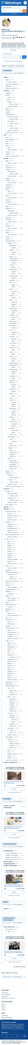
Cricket (9, 649)
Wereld (6, 507)
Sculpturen (10, 606)
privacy (24, 1041)
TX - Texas (10, 126)
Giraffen (9, 545)
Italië (7, 195)
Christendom (10, 574)
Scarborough (14, 430)
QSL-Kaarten (9, 619)
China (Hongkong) (10, 139)
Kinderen (8, 585)
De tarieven (4, 996)
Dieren (7, 539)
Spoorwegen (10, 728)
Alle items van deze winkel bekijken (13, 61)
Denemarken (9, 167)
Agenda (3, 1006)
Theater (9, 758)
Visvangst (10, 530)
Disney (7, 565)
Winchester (14, 317)
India (7, 141)
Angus (11, 450)
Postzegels (11, 65)
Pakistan (8, 152)
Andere (9, 97)
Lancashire (12, 336)
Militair (4, 66)
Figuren (9, 613)
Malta (7, 206)
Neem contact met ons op (8, 998)
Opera (9, 755)
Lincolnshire (12, 347)
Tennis (9, 667)
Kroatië (7, 200)
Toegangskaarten (9, 863)
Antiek (9, 630)
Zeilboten (11, 709)
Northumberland (13, 365)
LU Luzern (10, 479)
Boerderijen (10, 593)
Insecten (9, 549)
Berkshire (11, 250)
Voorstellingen (9, 737)
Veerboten (12, 705)
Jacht (8, 653)
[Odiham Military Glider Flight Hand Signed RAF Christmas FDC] (14, 821)
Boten (8, 696)
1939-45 (6, 909)
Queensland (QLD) (12, 493)
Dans (8, 751)
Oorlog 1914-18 (11, 600)
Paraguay (8, 110)
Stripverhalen (9, 684)
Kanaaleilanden (11, 437)
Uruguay (8, 112)
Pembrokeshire (13, 466)
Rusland (8, 230)
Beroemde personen (11, 511)
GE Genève (10, 475)
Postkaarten (4, 65)
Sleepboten (12, 703)
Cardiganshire (12, 460)
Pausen (11, 576)
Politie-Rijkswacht (11, 528)
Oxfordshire (12, 376)
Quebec (9, 101)
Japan (7, 145)
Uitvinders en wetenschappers (13, 855)
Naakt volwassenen (11, 604)
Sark (10, 443)
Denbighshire (12, 464)
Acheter (14, 789)
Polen (7, 224)
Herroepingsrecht (16, 1043)
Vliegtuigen (12, 717)
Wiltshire (11, 417)
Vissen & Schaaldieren (13, 559)
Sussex (11, 400)
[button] (20, 11)
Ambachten (10, 524)
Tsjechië (8, 237)
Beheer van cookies (6, 1043)
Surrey (11, 398)
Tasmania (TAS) (11, 498)
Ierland (7, 189)
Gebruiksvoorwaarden (14, 1041)
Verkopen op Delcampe (7, 1019)
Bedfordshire (12, 245)
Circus (9, 749)
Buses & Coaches (13, 690)
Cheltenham (14, 310)
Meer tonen (13, 50)
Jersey (11, 439)
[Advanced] (4, 33)
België (7, 161)
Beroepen (8, 522)
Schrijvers (10, 517)
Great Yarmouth (14, 358)
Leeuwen (9, 553)
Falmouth (13, 271)
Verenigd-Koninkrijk (10, 241)
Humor (7, 583)
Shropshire (12, 380)
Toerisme (11, 692)
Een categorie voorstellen (19, 966)
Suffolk (11, 393)
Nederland (8, 208)
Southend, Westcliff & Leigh (14, 304)
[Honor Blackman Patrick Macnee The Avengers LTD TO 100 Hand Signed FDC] (14, 879)
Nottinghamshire (13, 369)
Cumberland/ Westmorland (14, 276)
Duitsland (8, 169)
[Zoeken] (24, 11)
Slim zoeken (14, 14)
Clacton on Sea (14, 302)
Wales (9, 458)
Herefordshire (12, 321)
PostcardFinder (7, 31)
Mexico (7, 108)
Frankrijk (8, 180)
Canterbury (14, 332)
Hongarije (8, 187)
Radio (8, 621)
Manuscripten (8, 861)
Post (7, 617)
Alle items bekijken (19, 73)
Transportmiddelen (10, 686)
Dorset (11, 289)
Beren (8, 543)
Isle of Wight (12, 325)
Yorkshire (11, 428)
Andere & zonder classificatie (13, 82)
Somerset (11, 382)
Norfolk (11, 356)
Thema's (6, 509)
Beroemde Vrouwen (12, 515)
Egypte (7, 79)
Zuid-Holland (10, 210)
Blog (3, 1004)
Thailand (8, 154)
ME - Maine (10, 121)
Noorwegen (8, 217)
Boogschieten (10, 647)
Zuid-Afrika (8, 86)
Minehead (13, 384)
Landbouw (8, 591)
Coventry (13, 411)
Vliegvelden (12, 724)
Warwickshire (12, 408)
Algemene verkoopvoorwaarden (10, 35)
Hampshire (12, 315)
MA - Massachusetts (12, 117)
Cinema (9, 739)
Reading (13, 252)
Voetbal (9, 669)
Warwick (13, 413)
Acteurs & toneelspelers (12, 853)
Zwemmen (10, 677)
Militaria (7, 596)
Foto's (9, 931)
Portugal (8, 226)
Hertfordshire (12, 323)
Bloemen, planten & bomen (12, 534)
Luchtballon (12, 715)
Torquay (13, 284)
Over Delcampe (6, 994)
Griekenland (9, 185)
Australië (8, 491)
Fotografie (8, 570)
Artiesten (9, 513)
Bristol (11, 256)
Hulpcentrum (5, 1015)
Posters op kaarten (14, 743)
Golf (8, 651)
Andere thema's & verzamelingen (12, 976)
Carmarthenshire (13, 462)
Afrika (6, 77)
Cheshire (11, 265)
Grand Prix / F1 (13, 657)
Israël (7, 143)
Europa (6, 158)
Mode (7, 602)
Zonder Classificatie (11, 88)
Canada (7, 99)
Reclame (8, 626)
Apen (8, 541)
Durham (11, 295)
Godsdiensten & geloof (11, 572)
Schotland (10, 448)
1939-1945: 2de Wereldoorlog (14, 719)
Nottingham (14, 371)
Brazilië (7, 95)
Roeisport (9, 661)
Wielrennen (10, 671)
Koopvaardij (12, 699)
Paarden (9, 557)
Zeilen (8, 675)
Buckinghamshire (13, 258)
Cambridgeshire (13, 260)
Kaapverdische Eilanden (12, 84)
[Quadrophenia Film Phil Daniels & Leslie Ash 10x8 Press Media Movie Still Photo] (14, 945)
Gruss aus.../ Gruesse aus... (13, 581)
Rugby (9, 663)
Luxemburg (8, 202)
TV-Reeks (12, 745)
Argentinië (8, 93)
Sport (7, 640)
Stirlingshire (12, 454)
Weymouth (14, 291)
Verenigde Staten (10, 114)
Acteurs (11, 741)
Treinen (11, 730)
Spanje (7, 232)
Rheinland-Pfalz (11, 171)
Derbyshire (12, 280)
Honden (9, 547)
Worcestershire (13, 421)
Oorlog (11, 701)
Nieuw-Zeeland (9, 504)
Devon (11, 282)
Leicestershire (13, 343)
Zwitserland (8, 473)
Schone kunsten (10, 628)
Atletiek (9, 643)
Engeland (9, 243)
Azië (5, 135)
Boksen (9, 645)
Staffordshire (12, 389)
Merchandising (9, 929)
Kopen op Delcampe (7, 1017)
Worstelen (10, 673)
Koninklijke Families (11, 589)
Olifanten (9, 555)
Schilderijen (10, 634)
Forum (3, 1008)
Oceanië (6, 489)
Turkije (7, 239)
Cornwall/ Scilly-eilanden (13, 269)
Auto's (9, 688)
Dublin (9, 191)
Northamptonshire (14, 363)
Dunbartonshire (13, 452)
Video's (3, 1009)
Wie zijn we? (5, 992)
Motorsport (10, 655)
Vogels (9, 561)
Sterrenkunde (9, 682)
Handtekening (8, 851)
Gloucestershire (13, 308)
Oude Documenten (20, 65)
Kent (10, 330)
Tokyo (8, 147)
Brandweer (10, 526)
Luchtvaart (10, 713)
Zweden (8, 471)
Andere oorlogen (11, 598)
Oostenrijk (8, 219)
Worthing (13, 404)
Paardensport (10, 659)
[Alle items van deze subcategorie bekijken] (12, 77)
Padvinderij (8, 609)
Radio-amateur (11, 623)
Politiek (7, 611)
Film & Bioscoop (9, 927)
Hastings (13, 402)
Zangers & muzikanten (11, 857)
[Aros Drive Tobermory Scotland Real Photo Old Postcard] (14, 776)
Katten (9, 551)
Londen (11, 352)
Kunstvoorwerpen (11, 632)
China (7, 137)
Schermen (10, 665)
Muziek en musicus (12, 753)
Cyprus (7, 165)
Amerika (6, 90)
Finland (7, 178)
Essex (11, 300)
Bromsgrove (14, 424)
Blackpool (13, 338)
